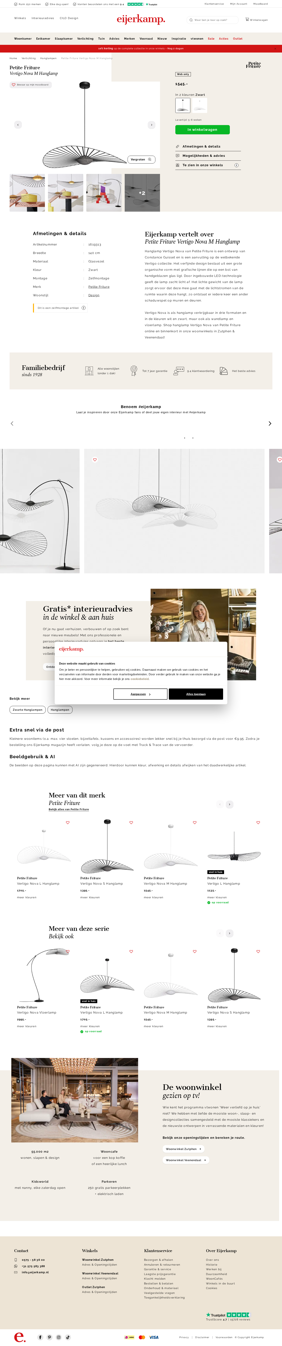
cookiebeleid (140, 678)
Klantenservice (214, 4)
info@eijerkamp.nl (35, 1272)
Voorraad (146, 38)
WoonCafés (214, 1278)
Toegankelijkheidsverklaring (164, 1297)
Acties (223, 38)
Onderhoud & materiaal (161, 1288)
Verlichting (85, 38)
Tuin (101, 38)
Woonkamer (23, 38)
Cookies (212, 1288)
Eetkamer (43, 38)
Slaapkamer (64, 38)
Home (13, 58)
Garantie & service (157, 1269)
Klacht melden (155, 1278)
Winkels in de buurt (220, 1283)
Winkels (20, 18)
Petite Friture (99, 287)
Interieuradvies (43, 18)
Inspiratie (179, 38)
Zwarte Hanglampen (27, 709)
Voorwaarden (224, 1337)
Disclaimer (202, 1337)
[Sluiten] (275, 49)
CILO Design (69, 18)
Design (94, 295)
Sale (211, 38)
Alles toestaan (195, 694)
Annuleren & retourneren (162, 1264)
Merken (129, 38)
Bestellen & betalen (158, 1283)
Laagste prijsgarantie (160, 1274)
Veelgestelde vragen (159, 1292)
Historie (211, 1264)
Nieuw (162, 38)
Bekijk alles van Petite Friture (69, 809)
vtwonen (197, 38)
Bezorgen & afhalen (158, 1259)
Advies (114, 38)
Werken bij (214, 1269)
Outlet (238, 38)
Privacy (184, 1337)
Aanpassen (138, 694)
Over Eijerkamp (221, 1251)
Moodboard (260, 4)
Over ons (212, 1259)
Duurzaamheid (216, 1274)
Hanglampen (48, 58)
